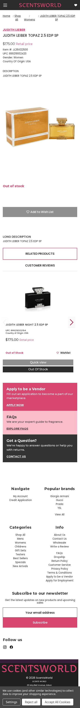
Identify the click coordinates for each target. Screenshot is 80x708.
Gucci (59, 500)
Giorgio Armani (59, 496)
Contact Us (59, 539)
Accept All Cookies (57, 702)
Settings (11, 702)
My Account (20, 496)
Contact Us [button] (16, 456)
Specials (20, 562)
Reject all (31, 702)
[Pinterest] (31, 229)
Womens (20, 542)
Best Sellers (20, 558)
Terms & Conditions (59, 572)
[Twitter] (24, 229)
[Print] (18, 229)
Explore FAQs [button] (17, 428)
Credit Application (20, 500)
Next (71, 322)
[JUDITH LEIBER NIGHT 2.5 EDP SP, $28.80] (38, 298)
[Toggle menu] (5, 5)
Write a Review (59, 546)
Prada (59, 504)
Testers (20, 554)
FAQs (59, 553)
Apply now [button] (15, 405)
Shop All (20, 535)
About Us (59, 535)
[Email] (11, 229)
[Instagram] (5, 647)
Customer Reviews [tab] (40, 265)
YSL (60, 508)
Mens (20, 539)
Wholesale (59, 542)
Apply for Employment (59, 580)
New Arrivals (20, 566)
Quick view (38, 362)
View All (59, 514)
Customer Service (59, 565)
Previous (4, 322)
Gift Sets (20, 550)
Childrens (20, 546)
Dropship (59, 557)
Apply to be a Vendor (59, 576)
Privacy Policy (59, 569)
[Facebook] (5, 229)
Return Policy (60, 561)
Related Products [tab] (40, 254)
